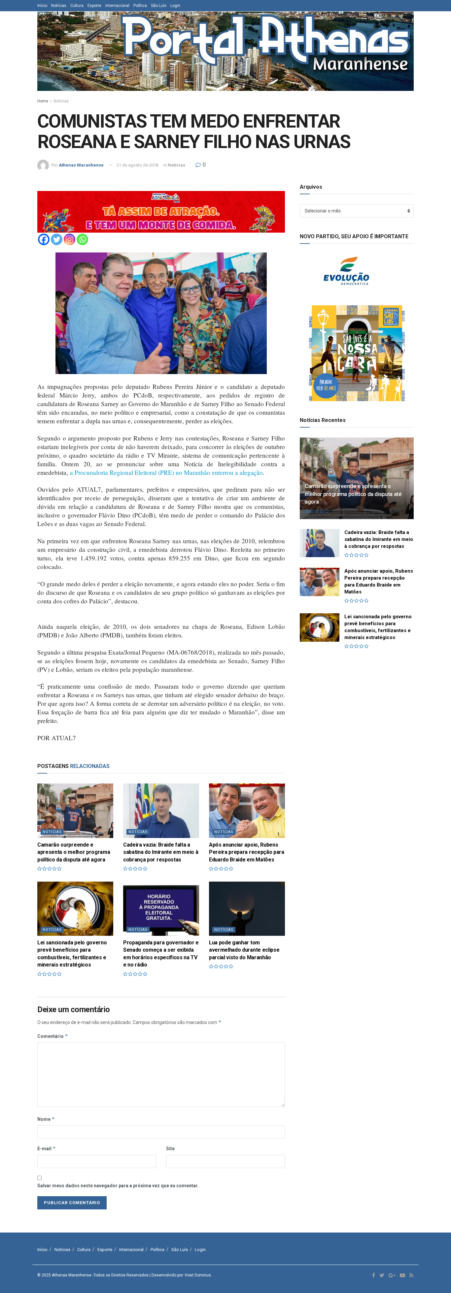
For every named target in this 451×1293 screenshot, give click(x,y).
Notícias (58, 5)
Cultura (77, 5)
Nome (46, 1119)
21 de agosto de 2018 (137, 165)
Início (42, 5)
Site (170, 1148)
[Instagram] (69, 239)
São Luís (158, 5)
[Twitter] (56, 239)
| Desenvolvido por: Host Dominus (180, 1275)
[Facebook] (44, 239)
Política (140, 5)
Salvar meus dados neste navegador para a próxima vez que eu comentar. (118, 1185)
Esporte (94, 5)
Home (42, 101)
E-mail (46, 1148)
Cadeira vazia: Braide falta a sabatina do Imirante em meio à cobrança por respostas (160, 852)
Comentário (52, 1036)
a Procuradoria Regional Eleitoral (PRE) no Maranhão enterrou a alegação (166, 472)
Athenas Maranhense (81, 165)
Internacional (117, 5)
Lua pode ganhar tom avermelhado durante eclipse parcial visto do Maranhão (244, 950)
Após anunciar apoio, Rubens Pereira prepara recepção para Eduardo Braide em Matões (246, 852)
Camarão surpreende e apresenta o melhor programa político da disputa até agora (73, 852)
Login (175, 5)
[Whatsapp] (82, 239)
